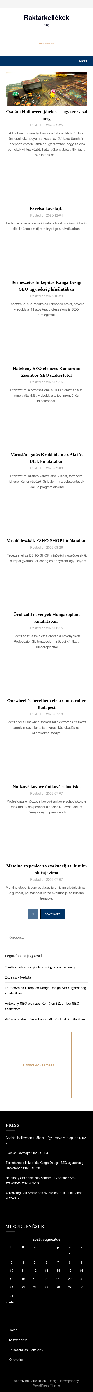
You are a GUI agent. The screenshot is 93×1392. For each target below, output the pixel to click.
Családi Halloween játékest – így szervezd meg (40, 967)
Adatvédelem (18, 1340)
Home (13, 1330)
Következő (52, 914)
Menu (83, 60)
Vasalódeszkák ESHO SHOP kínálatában (46, 540)
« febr (10, 1302)
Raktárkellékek (46, 17)
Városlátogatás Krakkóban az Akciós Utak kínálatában (45, 1019)
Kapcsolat (16, 1359)
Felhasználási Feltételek (26, 1350)
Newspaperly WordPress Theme (56, 1382)
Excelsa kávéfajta (47, 208)
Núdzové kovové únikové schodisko (47, 786)
